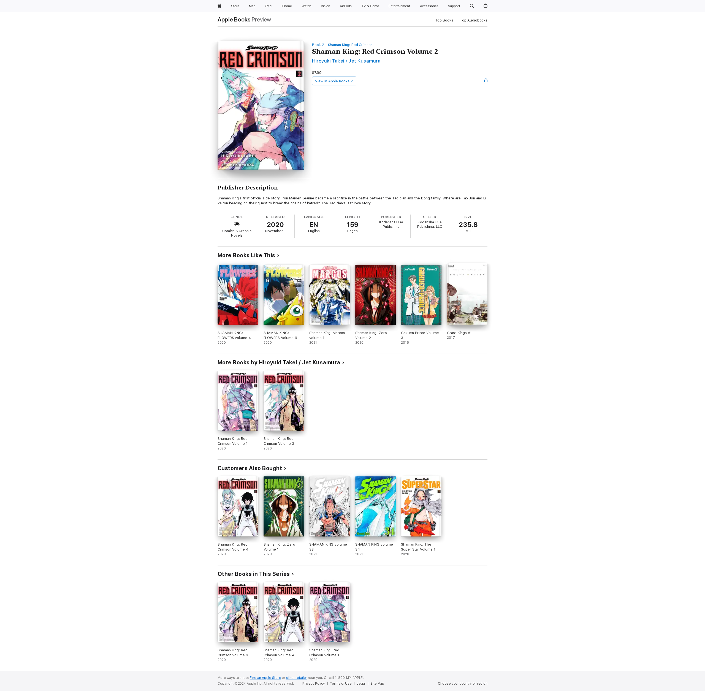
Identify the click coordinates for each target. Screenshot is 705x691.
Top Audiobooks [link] (473, 20)
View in (332, 81)
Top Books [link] (444, 20)
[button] (472, 6)
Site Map (377, 683)
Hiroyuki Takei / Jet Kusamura (346, 61)
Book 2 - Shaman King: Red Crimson (342, 45)
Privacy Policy (313, 683)
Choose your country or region (462, 683)
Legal (361, 683)
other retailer (296, 678)
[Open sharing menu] (486, 81)
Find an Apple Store (265, 678)
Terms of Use (341, 683)
